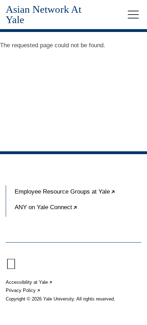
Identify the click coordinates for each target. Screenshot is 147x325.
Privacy (23, 290)
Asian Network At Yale (43, 14)
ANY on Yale (68, 210)
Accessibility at (29, 282)
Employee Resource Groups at (78, 194)
